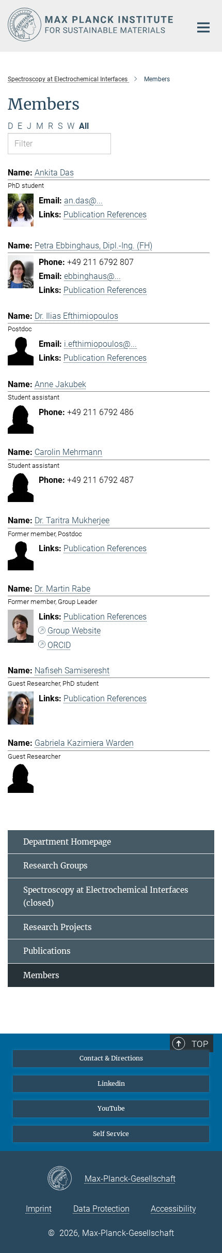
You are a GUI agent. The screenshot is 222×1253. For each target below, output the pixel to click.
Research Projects (57, 927)
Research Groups (55, 866)
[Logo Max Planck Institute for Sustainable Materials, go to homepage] (92, 24)
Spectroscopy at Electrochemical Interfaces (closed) (105, 896)
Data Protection (101, 1209)
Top (200, 1044)
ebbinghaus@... (92, 276)
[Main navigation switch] (203, 27)
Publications (47, 951)
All (84, 126)
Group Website (74, 631)
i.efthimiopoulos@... (100, 344)
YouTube (111, 1108)
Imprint (39, 1209)
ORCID (59, 645)
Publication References (105, 214)
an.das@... (83, 200)
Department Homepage (67, 842)
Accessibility (173, 1209)
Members (41, 975)
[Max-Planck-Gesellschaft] (66, 1179)
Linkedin (111, 1083)
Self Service (111, 1134)
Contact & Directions (111, 1058)
